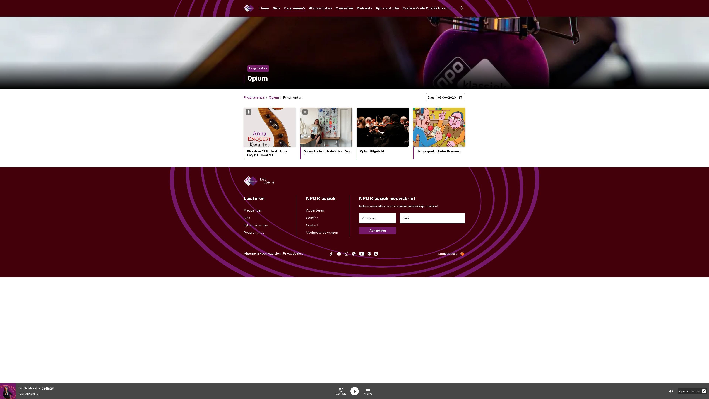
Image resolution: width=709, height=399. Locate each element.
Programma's (294, 8)
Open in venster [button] (690, 391)
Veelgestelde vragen (322, 232)
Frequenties (253, 210)
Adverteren (315, 210)
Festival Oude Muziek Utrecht (427, 8)
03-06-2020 (447, 97)
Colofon (312, 218)
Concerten (344, 8)
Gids (276, 8)
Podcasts (364, 8)
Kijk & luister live (256, 225)
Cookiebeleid (448, 253)
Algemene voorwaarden (262, 253)
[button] (341, 391)
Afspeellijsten (320, 8)
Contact (312, 225)
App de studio (387, 8)
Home (264, 8)
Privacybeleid (293, 253)
